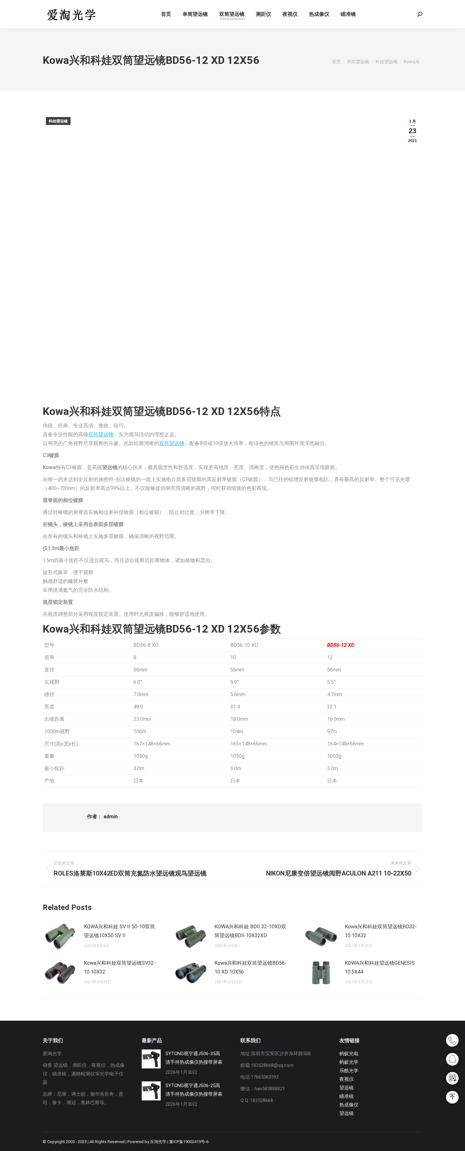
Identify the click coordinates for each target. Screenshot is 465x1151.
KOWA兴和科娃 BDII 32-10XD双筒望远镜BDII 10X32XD (250, 931)
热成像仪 (348, 1105)
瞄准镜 (346, 1096)
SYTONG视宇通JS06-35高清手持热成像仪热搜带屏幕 (193, 1058)
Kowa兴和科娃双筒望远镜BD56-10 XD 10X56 (250, 967)
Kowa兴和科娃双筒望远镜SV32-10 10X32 (120, 967)
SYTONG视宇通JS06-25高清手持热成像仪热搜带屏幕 (193, 1090)
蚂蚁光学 (348, 1062)
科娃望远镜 (58, 121)
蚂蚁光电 (348, 1053)
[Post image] (60, 936)
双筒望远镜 (101, 434)
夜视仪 (346, 1079)
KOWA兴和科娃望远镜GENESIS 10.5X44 (380, 967)
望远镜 (346, 1088)
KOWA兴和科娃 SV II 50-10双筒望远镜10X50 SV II (119, 931)
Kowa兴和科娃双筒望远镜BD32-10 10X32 (381, 931)
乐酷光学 (348, 1071)
